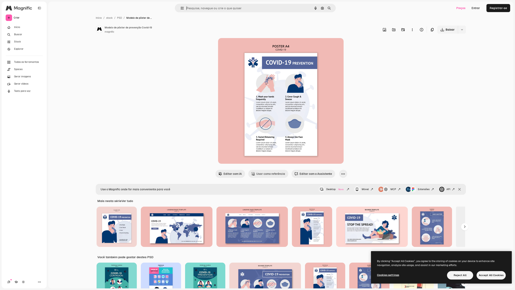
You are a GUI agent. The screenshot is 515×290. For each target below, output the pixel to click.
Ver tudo (127, 201)
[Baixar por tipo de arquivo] (462, 30)
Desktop (335, 189)
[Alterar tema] (23, 282)
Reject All (460, 275)
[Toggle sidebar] (39, 8)
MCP (393, 189)
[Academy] (16, 282)
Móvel (365, 189)
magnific (109, 31)
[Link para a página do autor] (99, 30)
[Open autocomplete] (180, 8)
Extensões (424, 189)
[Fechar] (459, 189)
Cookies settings (388, 275)
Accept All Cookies (491, 275)
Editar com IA (233, 174)
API (448, 189)
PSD (119, 18)
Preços (461, 8)
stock (109, 18)
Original (243, 46)
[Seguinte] (464, 227)
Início (99, 18)
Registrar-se (498, 8)
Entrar (476, 8)
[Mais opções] (412, 30)
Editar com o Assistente (316, 174)
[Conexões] (9, 282)
